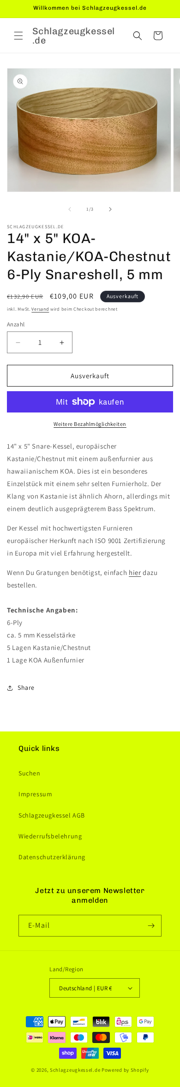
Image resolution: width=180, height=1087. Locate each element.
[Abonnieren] (151, 926)
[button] (18, 35)
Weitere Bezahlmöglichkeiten (90, 423)
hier (135, 572)
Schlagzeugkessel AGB (51, 815)
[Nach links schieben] (70, 209)
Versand (40, 309)
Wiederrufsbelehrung (50, 836)
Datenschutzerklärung (51, 857)
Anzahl (15, 324)
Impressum (35, 794)
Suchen (29, 773)
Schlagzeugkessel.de (75, 1070)
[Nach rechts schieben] (110, 209)
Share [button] (26, 687)
